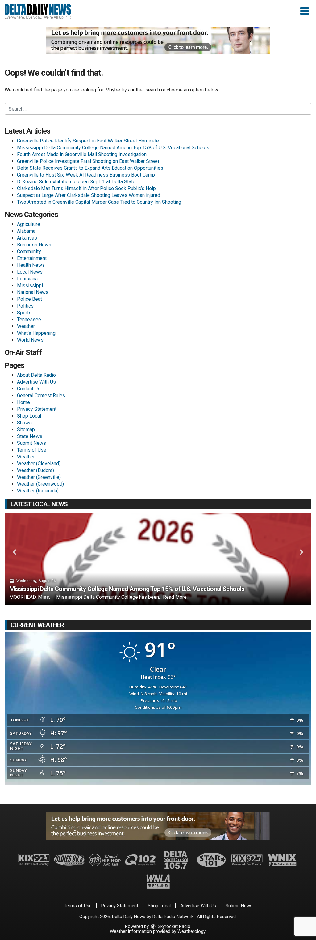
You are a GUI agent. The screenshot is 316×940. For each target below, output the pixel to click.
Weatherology (191, 931)
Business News (34, 245)
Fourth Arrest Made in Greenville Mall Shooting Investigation (82, 154)
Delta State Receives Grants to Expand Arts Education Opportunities (90, 168)
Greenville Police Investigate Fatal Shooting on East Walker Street (88, 161)
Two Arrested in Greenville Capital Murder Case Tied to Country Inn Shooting (99, 202)
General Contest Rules (41, 395)
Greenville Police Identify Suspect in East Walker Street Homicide (88, 141)
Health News (31, 265)
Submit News (31, 443)
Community (29, 251)
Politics (25, 306)
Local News (30, 272)
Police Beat (29, 299)
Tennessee (29, 319)
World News (30, 340)
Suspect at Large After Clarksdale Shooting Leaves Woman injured (88, 195)
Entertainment (32, 258)
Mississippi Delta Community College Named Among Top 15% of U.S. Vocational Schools (113, 148)
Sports (24, 313)
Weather (26, 326)
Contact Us (28, 389)
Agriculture (28, 224)
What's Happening (36, 333)
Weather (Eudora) (35, 470)
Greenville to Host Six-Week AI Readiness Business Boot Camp (86, 175)
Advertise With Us (36, 382)
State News (29, 436)
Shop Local (29, 416)
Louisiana (27, 279)
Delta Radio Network (172, 916)
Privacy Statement (36, 409)
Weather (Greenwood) (40, 484)
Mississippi (30, 285)
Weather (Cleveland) (38, 463)
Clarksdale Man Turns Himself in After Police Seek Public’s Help (86, 188)
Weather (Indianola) (38, 491)
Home (23, 402)
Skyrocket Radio (173, 926)
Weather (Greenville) (39, 477)
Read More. (175, 597)
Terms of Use (31, 450)
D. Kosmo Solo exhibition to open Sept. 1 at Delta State (76, 182)
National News (32, 292)
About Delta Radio (36, 375)
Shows (24, 423)
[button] (304, 11)
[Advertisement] (158, 40)
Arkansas (27, 238)
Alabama (26, 231)
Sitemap (26, 429)
